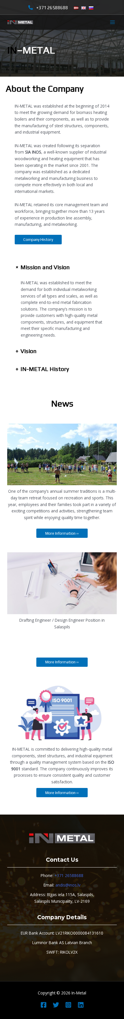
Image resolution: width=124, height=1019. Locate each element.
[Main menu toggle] (113, 22)
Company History (38, 239)
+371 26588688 (52, 7)
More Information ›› (62, 533)
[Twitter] (56, 1005)
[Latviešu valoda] (76, 8)
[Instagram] (68, 1005)
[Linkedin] (81, 1005)
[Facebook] (43, 1005)
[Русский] (91, 8)
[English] (83, 8)
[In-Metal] (20, 22)
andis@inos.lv (67, 885)
